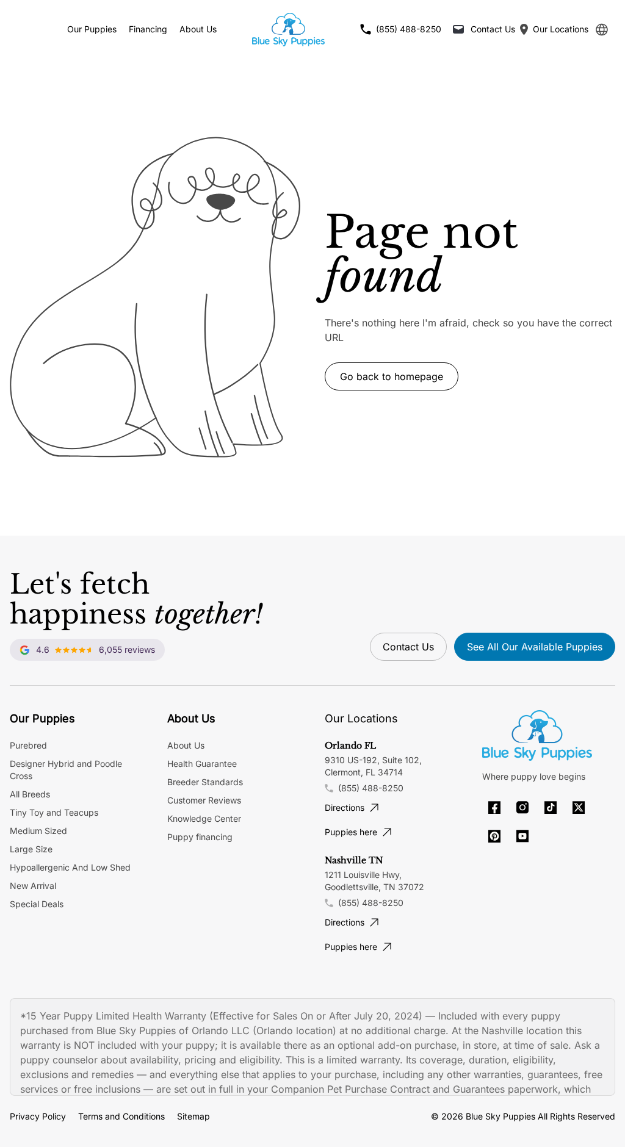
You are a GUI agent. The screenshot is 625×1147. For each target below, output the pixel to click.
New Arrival (33, 885)
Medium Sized (38, 830)
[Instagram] (522, 807)
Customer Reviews (204, 800)
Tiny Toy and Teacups (54, 812)
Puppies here (351, 832)
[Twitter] (578, 807)
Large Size (31, 849)
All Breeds (30, 794)
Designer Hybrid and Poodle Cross (66, 769)
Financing (148, 29)
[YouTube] (522, 836)
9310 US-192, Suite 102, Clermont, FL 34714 (373, 766)
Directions (344, 807)
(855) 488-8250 (370, 788)
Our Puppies (92, 29)
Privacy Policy (38, 1116)
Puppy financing (200, 837)
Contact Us (408, 647)
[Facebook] (494, 807)
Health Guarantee (202, 763)
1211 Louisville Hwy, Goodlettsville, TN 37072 (374, 880)
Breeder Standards (205, 782)
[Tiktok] (550, 807)
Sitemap (193, 1116)
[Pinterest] (494, 836)
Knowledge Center (204, 818)
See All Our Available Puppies (534, 647)
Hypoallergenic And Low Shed (70, 867)
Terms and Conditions (121, 1116)
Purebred (28, 745)
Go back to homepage (391, 376)
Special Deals (36, 904)
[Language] (601, 29)
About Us (198, 29)
